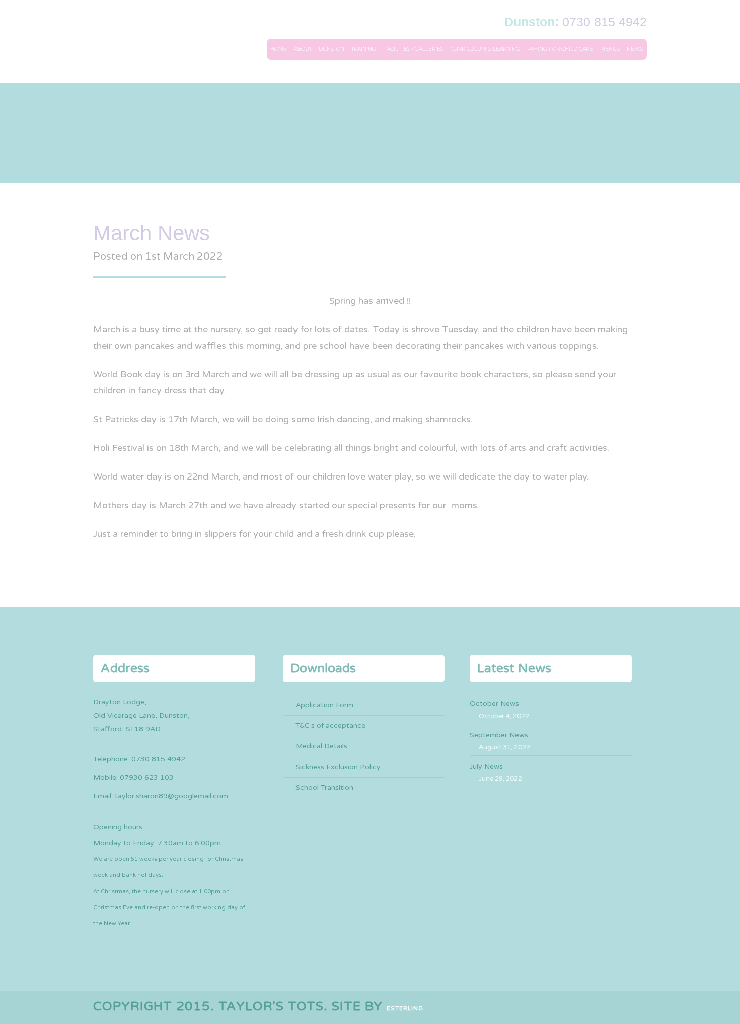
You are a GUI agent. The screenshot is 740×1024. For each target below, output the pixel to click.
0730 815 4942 (604, 22)
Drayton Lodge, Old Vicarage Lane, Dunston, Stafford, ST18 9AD (141, 715)
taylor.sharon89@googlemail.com (171, 796)
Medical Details (321, 746)
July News (486, 766)
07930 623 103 (147, 777)
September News (499, 735)
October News (494, 703)
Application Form (324, 705)
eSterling (405, 1008)
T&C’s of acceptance (330, 725)
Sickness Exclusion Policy (338, 767)
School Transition (324, 787)
